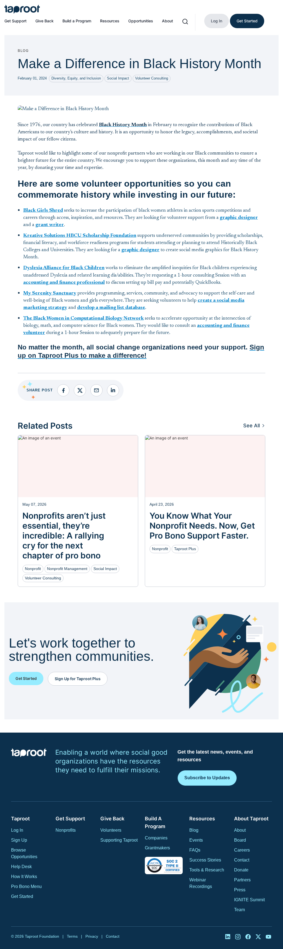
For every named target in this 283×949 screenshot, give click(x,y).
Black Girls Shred (43, 210)
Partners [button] (242, 880)
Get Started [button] (22, 896)
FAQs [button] (194, 850)
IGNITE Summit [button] (249, 899)
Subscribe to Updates (207, 777)
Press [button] (239, 889)
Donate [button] (241, 870)
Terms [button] (72, 936)
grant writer (49, 224)
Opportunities (140, 20)
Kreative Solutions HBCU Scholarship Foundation (79, 235)
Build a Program (76, 20)
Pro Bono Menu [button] (26, 886)
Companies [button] (156, 838)
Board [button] (240, 840)
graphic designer (239, 217)
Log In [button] (17, 830)
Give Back (44, 20)
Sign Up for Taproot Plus (78, 678)
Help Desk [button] (21, 866)
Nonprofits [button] (66, 830)
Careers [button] (242, 850)
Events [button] (196, 840)
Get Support (15, 20)
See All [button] (251, 425)
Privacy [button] (91, 936)
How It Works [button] (24, 876)
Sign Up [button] (19, 840)
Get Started (247, 20)
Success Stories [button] (205, 860)
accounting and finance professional (64, 282)
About (167, 20)
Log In (216, 20)
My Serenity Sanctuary (49, 293)
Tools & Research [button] (206, 870)
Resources (109, 20)
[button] (22, 9)
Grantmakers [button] (157, 847)
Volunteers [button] (110, 830)
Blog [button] (193, 830)
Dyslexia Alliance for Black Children (63, 268)
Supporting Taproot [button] (119, 840)
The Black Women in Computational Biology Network (83, 318)
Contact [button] (241, 860)
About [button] (240, 830)
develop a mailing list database (111, 307)
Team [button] (239, 909)
